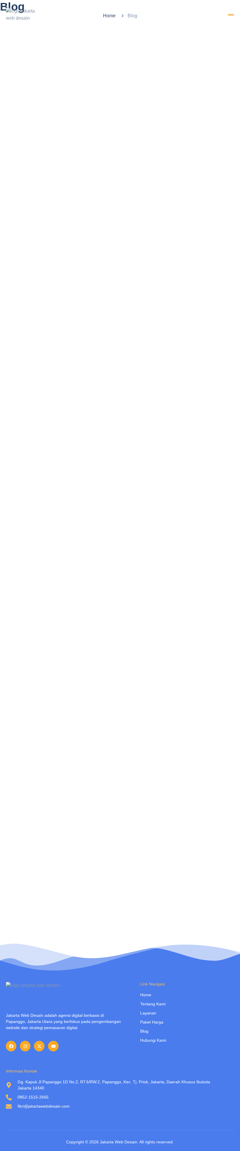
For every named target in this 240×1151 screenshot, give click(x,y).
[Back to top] (227, 1137)
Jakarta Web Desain (118, 1142)
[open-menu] (231, 15)
